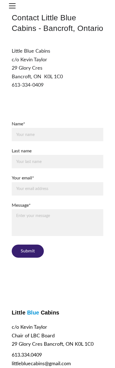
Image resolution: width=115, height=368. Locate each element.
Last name (22, 151)
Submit (28, 251)
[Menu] (12, 5)
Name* (18, 124)
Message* (21, 205)
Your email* (23, 178)
